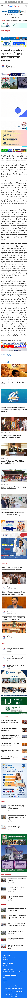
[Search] (2, 6)
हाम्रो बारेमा (14, 988)
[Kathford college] (14, 526)
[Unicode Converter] (6, 1)
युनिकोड (16, 991)
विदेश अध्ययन (8, 988)
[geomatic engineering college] (14, 853)
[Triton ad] (14, 343)
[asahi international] (14, 43)
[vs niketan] (14, 346)
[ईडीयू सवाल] (3, 66)
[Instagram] (19, 1)
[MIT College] (14, 38)
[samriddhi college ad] (14, 11)
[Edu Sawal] (14, 7)
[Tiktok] (22, 1)
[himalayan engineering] (14, 683)
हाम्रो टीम (21, 991)
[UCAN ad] (14, 349)
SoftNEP (15, 996)
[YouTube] (15, 1)
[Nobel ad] (14, 25)
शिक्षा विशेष (17, 986)
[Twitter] (12, 1)
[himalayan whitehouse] (14, 74)
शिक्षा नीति (20, 988)
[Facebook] (9, 1)
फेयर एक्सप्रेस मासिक (8, 991)
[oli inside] (14, 780)
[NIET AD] (14, 546)
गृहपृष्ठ (2, 34)
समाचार (12, 986)
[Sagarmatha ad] (14, 705)
